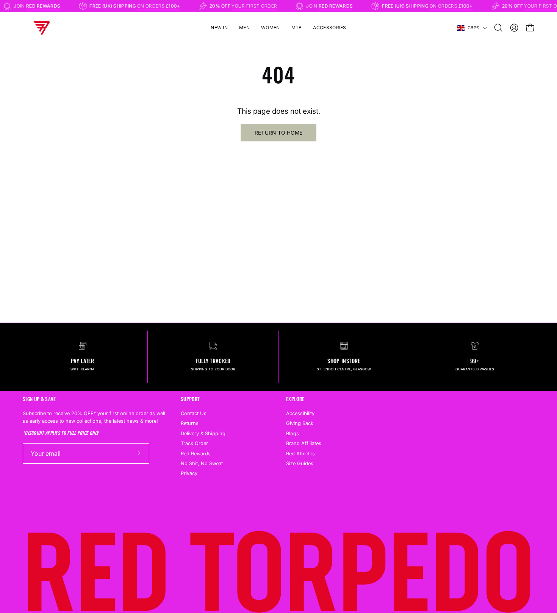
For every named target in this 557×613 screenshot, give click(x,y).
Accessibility (300, 413)
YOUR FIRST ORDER (259, 6)
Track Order (194, 443)
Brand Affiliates (303, 443)
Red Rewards (196, 453)
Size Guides (299, 463)
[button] (498, 28)
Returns (190, 423)
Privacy (189, 473)
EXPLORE (295, 399)
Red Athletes (300, 453)
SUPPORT (190, 399)
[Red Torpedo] (42, 27)
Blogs (292, 433)
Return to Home (279, 133)
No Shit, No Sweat (202, 463)
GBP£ (473, 27)
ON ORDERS (163, 6)
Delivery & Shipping (203, 433)
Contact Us (194, 413)
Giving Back (299, 423)
